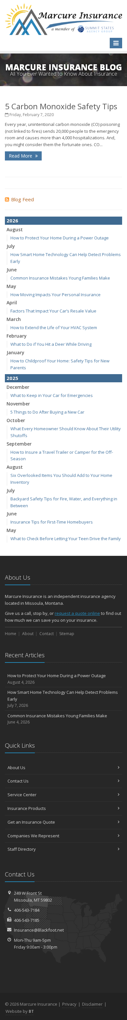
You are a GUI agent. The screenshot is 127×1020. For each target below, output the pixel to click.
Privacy (69, 1004)
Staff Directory (21, 849)
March (14, 319)
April (12, 302)
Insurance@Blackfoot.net (39, 930)
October (16, 420)
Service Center (21, 795)
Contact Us (18, 781)
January (15, 352)
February (17, 336)
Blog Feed (22, 199)
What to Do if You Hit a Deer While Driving (51, 344)
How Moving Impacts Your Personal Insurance (55, 294)
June (12, 269)
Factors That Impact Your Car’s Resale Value (53, 311)
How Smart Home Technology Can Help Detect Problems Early (62, 698)
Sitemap (66, 633)
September (19, 444)
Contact (46, 633)
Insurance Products (26, 808)
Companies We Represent (33, 836)
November (18, 404)
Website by (20, 1011)
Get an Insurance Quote (31, 822)
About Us (16, 767)
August (15, 229)
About (28, 633)
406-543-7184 (26, 910)
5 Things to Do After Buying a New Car (47, 412)
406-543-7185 (26, 920)
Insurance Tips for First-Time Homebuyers (51, 522)
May (11, 286)
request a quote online (77, 613)
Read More (21, 156)
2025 (12, 378)
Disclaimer (92, 1004)
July (11, 246)
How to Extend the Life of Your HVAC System (53, 327)
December (18, 387)
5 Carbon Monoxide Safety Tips (61, 106)
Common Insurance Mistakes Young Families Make (60, 278)
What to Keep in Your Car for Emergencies (51, 395)
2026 (12, 220)
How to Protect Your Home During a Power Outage (59, 238)
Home (10, 633)
